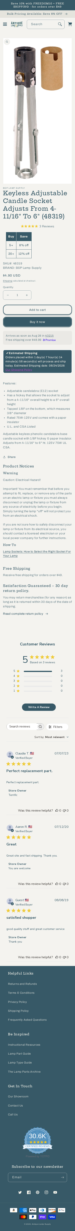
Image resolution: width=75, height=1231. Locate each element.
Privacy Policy (17, 1001)
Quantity (8, 287)
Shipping (7, 281)
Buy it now (37, 322)
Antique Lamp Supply (41, 1224)
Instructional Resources (24, 1044)
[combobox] (45, 24)
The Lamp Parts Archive (24, 1071)
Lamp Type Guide (20, 1062)
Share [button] (12, 457)
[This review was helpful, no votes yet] (56, 810)
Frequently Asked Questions (27, 1019)
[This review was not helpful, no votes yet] (64, 810)
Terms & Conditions (21, 992)
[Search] (60, 24)
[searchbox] (22, 726)
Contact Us (15, 1105)
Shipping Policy (18, 1010)
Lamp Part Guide (19, 1053)
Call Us (13, 1114)
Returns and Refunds (22, 983)
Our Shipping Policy (18, 369)
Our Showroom (18, 1096)
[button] (5, 24)
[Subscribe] (62, 1177)
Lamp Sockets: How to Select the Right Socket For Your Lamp (37, 553)
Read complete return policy (23, 613)
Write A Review (39, 707)
